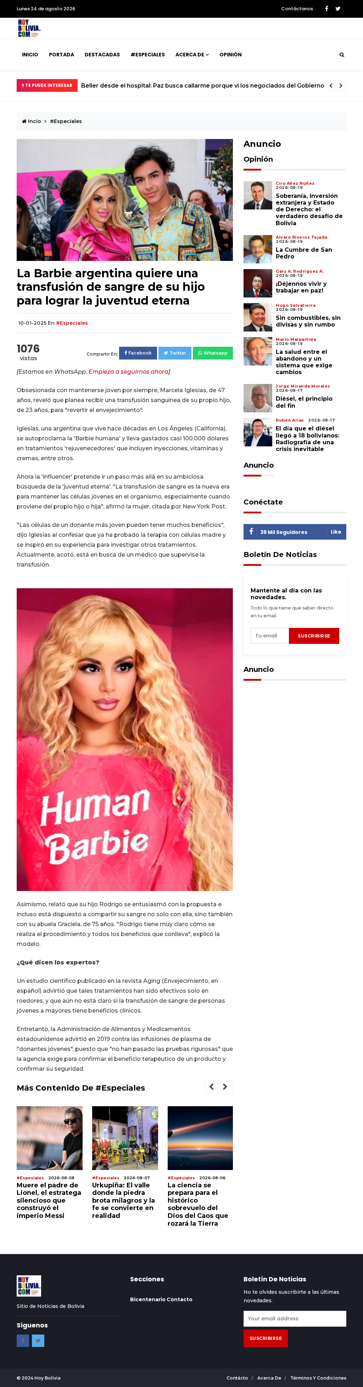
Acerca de (189, 54)
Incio (34, 121)
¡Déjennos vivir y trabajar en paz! (301, 287)
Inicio (30, 54)
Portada (61, 54)
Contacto (179, 1299)
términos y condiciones (318, 1378)
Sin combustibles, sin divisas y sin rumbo (308, 321)
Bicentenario (148, 1299)
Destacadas (102, 54)
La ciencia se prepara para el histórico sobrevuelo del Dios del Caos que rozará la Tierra (198, 1204)
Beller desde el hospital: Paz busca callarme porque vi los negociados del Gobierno (202, 85)
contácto (238, 1378)
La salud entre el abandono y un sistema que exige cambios (304, 362)
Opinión (230, 54)
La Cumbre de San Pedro (304, 253)
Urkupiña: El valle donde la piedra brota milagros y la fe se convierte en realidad (123, 1200)
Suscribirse (314, 636)
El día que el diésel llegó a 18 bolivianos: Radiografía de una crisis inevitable (307, 438)
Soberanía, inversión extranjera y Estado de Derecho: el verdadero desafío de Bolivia (309, 210)
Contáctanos (297, 8)
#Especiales (147, 54)
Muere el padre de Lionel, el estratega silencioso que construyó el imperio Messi (49, 1200)
